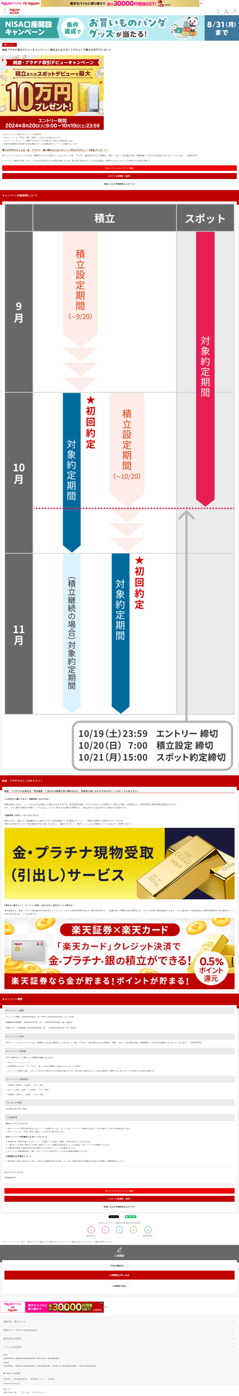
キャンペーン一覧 (16, 1242)
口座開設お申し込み (119, 1275)
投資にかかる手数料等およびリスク (119, 184)
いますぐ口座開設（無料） (119, 176)
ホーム (4, 1242)
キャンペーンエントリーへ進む (119, 168)
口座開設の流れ (119, 1286)
